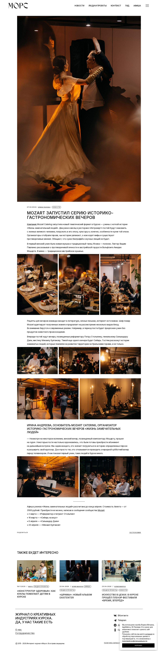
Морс (30, 586)
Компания (32, 224)
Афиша (87, 586)
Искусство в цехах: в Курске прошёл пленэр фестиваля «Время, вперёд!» (120, 597)
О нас (18, 629)
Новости (56, 207)
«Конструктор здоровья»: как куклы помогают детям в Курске (36, 594)
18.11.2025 (21, 586)
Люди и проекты (41, 586)
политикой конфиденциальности (134, 641)
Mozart (101, 510)
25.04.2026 (106, 586)
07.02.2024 (31, 207)
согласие (148, 634)
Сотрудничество (25, 633)
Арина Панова (44, 207)
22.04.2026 (64, 586)
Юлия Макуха (77, 586)
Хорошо (138, 645)
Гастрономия (135, 532)
